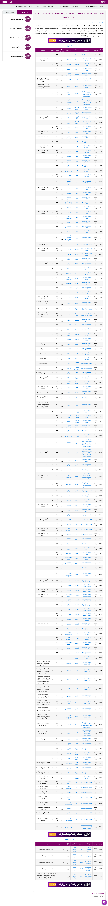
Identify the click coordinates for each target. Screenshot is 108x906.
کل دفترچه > (100, 22)
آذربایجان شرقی (77, 108)
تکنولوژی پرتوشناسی (68, 74)
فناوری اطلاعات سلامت (68, 558)
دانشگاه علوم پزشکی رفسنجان (86, 344)
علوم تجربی (94, 22)
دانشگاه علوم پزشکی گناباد (86, 657)
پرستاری (69, 60)
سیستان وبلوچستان (76, 363)
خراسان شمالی (76, 309)
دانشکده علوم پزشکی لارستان (86, 79)
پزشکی (68, 55)
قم (76, 515)
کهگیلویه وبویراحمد (77, 777)
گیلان (76, 663)
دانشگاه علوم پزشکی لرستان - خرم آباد (86, 739)
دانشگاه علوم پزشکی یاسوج (86, 777)
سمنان (76, 387)
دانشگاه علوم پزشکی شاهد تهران (86, 392)
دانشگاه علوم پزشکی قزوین (86, 495)
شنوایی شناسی (68, 273)
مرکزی (76, 127)
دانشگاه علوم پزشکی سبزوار (86, 373)
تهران (76, 269)
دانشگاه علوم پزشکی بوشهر (86, 259)
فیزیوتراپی (68, 283)
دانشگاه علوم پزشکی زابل (86, 363)
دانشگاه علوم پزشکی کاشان (86, 539)
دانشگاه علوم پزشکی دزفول (86, 320)
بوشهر (76, 259)
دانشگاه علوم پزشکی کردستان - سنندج (86, 581)
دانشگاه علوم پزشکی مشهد (86, 744)
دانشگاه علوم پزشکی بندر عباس (86, 249)
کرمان (76, 245)
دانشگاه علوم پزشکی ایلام (86, 188)
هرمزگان (76, 249)
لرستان (76, 739)
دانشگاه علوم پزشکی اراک (86, 127)
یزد (76, 782)
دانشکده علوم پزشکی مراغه (86, 108)
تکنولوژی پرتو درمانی (69, 595)
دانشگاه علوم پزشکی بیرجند (86, 264)
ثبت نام (5, 2)
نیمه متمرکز (69, 839)
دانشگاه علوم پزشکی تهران (86, 268)
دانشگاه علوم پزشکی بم (86, 245)
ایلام (77, 188)
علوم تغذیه (68, 484)
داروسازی (69, 151)
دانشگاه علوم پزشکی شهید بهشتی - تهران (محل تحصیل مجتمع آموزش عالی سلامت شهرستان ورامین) (87, 443)
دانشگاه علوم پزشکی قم (86, 515)
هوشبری (69, 175)
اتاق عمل (69, 64)
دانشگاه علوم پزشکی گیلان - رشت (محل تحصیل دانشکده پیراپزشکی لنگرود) (86, 732)
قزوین (76, 496)
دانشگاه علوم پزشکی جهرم (86, 292)
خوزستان (77, 55)
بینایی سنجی (69, 763)
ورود (10, 2)
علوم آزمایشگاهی (68, 122)
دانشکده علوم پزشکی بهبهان (86, 64)
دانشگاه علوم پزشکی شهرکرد (86, 411)
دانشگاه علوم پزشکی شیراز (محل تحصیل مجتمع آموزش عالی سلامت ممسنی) (86, 484)
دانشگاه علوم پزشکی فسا (86, 491)
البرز (77, 142)
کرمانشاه (77, 619)
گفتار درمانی (68, 288)
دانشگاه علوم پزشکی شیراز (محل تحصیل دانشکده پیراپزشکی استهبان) (86, 476)
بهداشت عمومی (69, 93)
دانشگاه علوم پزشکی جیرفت (86, 303)
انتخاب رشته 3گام (100, 2)
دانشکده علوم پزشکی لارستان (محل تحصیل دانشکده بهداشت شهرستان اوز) (87, 93)
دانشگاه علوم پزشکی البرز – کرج (86, 142)
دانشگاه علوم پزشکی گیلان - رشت (86, 663)
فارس (76, 80)
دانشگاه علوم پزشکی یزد (86, 782)
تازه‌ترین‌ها (25, 12)
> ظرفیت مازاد (88, 22)
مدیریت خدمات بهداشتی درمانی (68, 797)
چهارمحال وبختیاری (77, 411)
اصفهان (76, 539)
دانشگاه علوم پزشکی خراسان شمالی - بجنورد (86, 309)
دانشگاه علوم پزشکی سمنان (86, 387)
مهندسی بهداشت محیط (68, 170)
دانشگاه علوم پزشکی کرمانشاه (86, 619)
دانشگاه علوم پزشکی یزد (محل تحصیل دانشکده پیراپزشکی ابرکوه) (86, 826)
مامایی (68, 222)
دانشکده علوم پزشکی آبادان (86, 55)
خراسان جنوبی (76, 264)
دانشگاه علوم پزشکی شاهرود (86, 398)
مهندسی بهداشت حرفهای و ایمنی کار (68, 101)
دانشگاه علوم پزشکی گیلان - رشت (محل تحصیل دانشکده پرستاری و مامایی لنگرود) (86, 724)
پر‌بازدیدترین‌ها (10, 12)
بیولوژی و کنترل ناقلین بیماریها (68, 203)
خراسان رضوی (76, 373)
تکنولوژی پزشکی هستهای (68, 633)
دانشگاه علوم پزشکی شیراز (86, 460)
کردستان (77, 581)
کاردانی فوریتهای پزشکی (74, 849)
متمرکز (69, 45)
